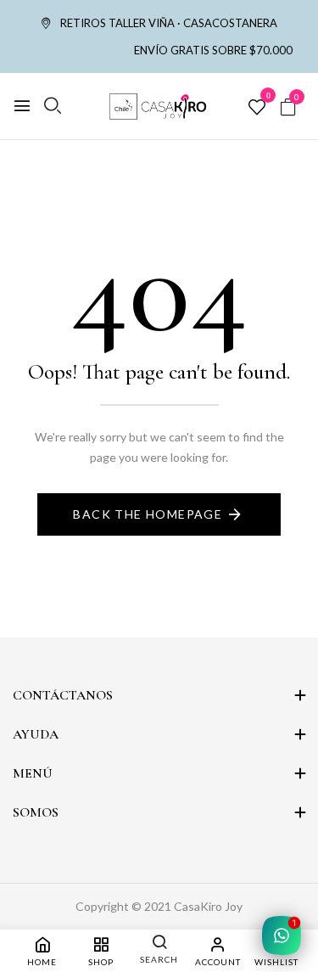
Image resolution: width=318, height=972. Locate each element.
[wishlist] (256, 108)
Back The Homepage (147, 514)
